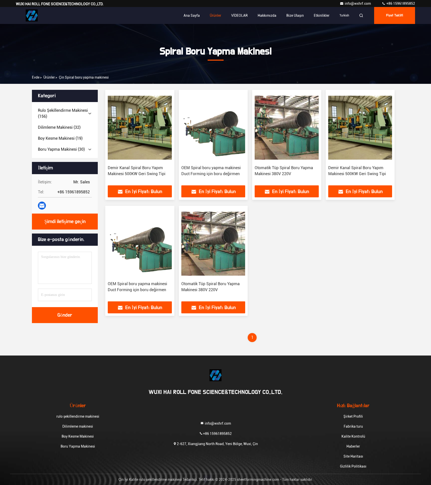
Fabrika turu (353, 426)
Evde (35, 77)
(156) (63, 113)
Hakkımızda (267, 15)
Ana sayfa (192, 15)
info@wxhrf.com (358, 3)
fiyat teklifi (394, 15)
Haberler (353, 446)
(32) (59, 127)
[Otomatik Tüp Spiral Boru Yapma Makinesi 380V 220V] (287, 127)
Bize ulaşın (295, 15)
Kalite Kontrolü (353, 436)
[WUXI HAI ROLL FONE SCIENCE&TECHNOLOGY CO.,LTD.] (31, 15)
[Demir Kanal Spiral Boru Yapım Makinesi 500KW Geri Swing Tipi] (140, 127)
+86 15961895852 (400, 3)
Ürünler (215, 15)
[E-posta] (42, 205)
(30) (61, 149)
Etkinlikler (321, 15)
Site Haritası (353, 456)
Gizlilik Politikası (353, 466)
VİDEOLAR (239, 15)
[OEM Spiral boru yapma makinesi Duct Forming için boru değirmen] (213, 127)
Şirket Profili (353, 416)
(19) (60, 138)
